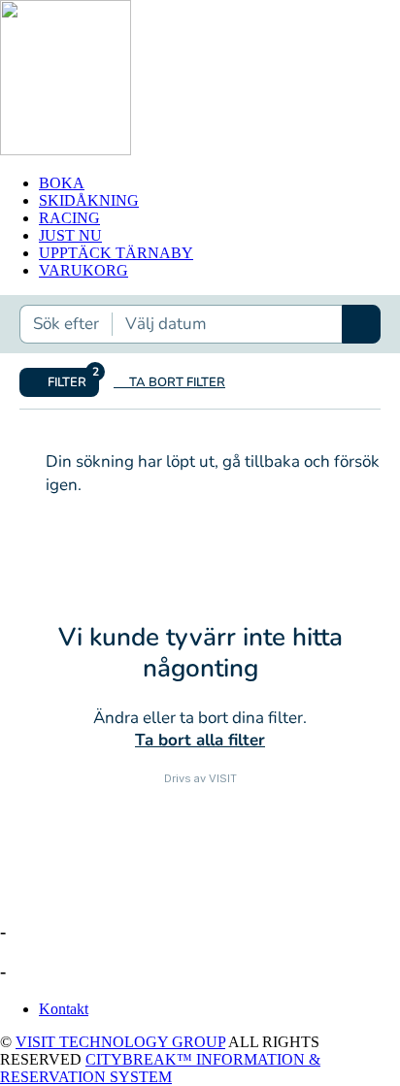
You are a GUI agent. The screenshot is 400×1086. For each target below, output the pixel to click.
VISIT (223, 778)
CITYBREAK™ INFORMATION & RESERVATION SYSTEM (160, 1068)
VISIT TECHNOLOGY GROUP (120, 1042)
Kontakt (63, 1009)
